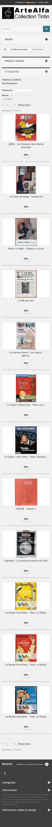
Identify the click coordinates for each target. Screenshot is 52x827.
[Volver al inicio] (5, 49)
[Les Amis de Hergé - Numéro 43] (26, 180)
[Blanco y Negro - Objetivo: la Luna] (26, 232)
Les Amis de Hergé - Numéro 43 (26, 196)
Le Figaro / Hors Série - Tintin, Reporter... (26, 457)
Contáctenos (20, 2)
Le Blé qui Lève (26, 300)
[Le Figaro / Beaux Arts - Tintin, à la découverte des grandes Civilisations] (26, 388)
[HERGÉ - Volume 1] (26, 492)
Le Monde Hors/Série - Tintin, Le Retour (26, 612)
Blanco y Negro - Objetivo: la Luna (26, 248)
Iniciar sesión (44, 2)
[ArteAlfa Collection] (26, 13)
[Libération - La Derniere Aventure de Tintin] (26, 544)
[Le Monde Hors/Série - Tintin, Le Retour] (26, 596)
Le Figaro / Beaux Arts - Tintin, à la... (26, 405)
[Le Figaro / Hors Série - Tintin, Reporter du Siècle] (26, 440)
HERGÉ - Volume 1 (26, 509)
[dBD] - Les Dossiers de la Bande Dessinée (26, 146)
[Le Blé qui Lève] (26, 284)
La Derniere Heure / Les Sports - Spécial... (26, 354)
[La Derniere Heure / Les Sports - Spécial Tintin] (26, 336)
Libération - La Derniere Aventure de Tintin (26, 560)
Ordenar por (7, 90)
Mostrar (5, 95)
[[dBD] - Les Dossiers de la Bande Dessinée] (26, 127)
